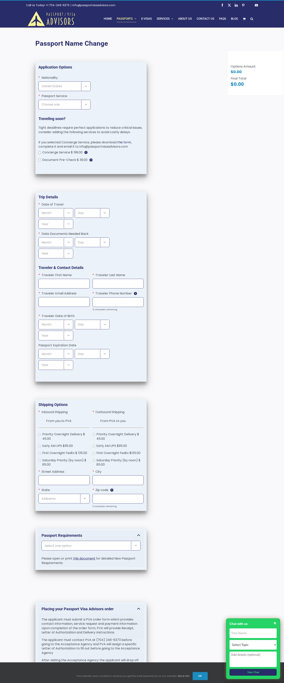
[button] (251, 18)
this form (124, 142)
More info (184, 676)
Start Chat (253, 672)
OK (200, 675)
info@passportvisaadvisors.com (93, 5)
